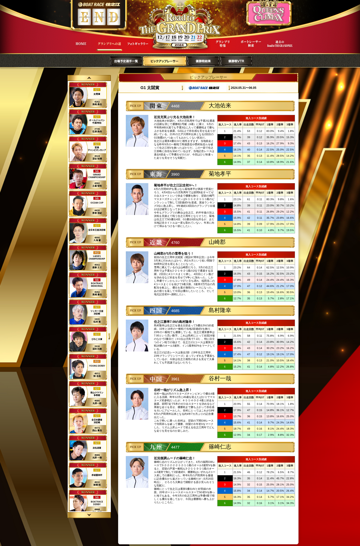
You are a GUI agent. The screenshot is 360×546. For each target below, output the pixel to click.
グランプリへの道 (109, 46)
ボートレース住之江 (99, 4)
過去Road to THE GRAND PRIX (279, 46)
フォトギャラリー (137, 46)
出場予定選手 (126, 61)
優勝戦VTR (236, 61)
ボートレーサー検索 (251, 46)
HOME (81, 46)
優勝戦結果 (203, 61)
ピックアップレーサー (165, 61)
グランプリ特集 (222, 46)
